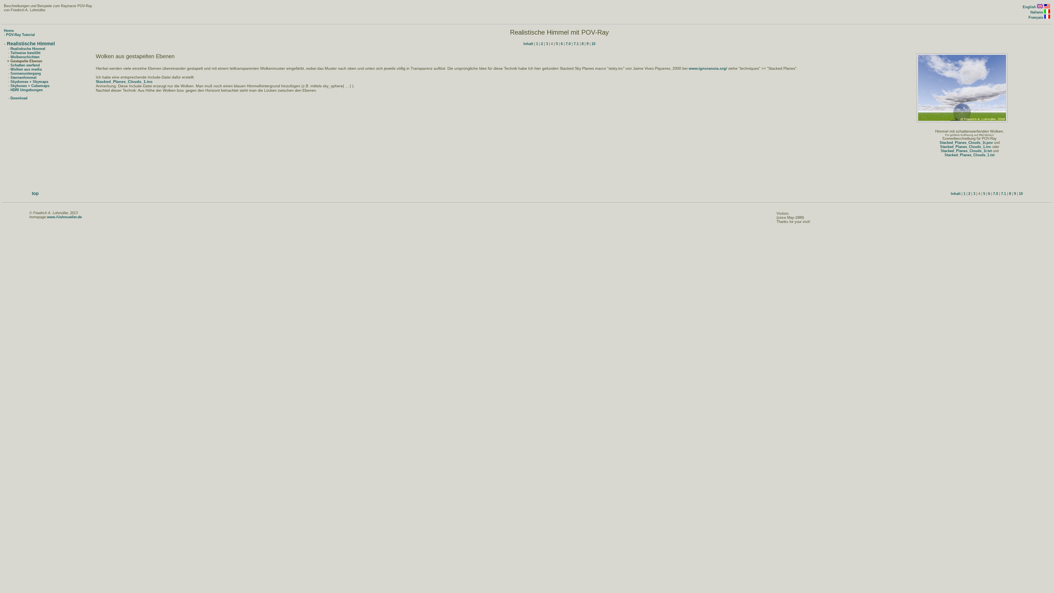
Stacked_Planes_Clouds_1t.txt (966, 151)
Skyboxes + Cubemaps (29, 86)
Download (18, 98)
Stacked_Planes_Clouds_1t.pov (966, 143)
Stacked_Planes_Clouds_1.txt (969, 155)
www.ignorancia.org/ (708, 68)
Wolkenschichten (25, 57)
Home (9, 31)
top (35, 193)
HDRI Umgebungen (26, 90)
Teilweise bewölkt (25, 53)
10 (593, 44)
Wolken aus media (26, 69)
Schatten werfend (25, 65)
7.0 (568, 44)
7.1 (576, 44)
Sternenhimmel (23, 77)
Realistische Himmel (31, 43)
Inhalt (528, 44)
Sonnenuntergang (25, 73)
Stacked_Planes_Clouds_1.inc (124, 81)
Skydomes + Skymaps (29, 82)
